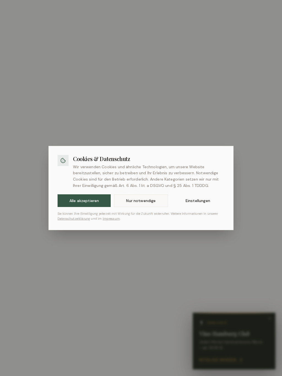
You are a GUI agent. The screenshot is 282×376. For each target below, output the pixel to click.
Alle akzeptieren (84, 200)
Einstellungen (198, 200)
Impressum (111, 218)
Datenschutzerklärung (74, 218)
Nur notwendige (141, 200)
